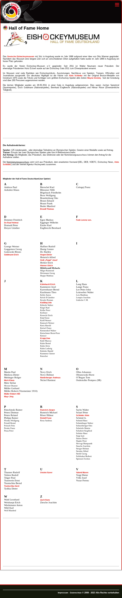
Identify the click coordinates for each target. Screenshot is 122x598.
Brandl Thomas (47, 209)
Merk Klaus (9, 380)
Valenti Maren (82, 472)
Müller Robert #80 (12, 394)
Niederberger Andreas (50, 378)
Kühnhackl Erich (47, 284)
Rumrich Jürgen (47, 410)
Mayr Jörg (8, 396)
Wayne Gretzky (94, 78)
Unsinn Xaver (46, 472)
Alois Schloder (76, 76)
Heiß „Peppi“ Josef (48, 260)
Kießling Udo (46, 303)
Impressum (63, 593)
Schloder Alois (82, 415)
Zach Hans (45, 500)
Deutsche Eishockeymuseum (20, 56)
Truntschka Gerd (11, 486)
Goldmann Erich (11, 255)
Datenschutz (75, 593)
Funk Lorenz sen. (84, 220)
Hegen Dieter (46, 255)
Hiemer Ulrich (46, 265)
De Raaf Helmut (11, 223)
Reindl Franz (45, 418)
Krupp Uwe (45, 338)
